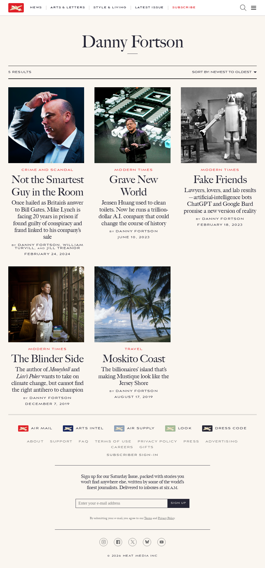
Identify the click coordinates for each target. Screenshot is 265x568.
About (35, 441)
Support (61, 441)
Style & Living (109, 7)
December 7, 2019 (47, 404)
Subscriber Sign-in (132, 455)
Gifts (146, 447)
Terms (148, 518)
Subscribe (184, 7)
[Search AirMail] (243, 8)
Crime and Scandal (47, 170)
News (36, 7)
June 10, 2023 (134, 237)
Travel (134, 349)
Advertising (221, 441)
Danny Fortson (39, 245)
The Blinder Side (47, 358)
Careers (122, 447)
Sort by (222, 72)
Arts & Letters (67, 7)
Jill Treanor (63, 248)
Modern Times (133, 170)
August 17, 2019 (133, 397)
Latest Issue (149, 7)
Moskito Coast (133, 358)
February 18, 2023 (220, 225)
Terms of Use (113, 441)
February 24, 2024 (47, 254)
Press (191, 441)
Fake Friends (220, 179)
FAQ (84, 441)
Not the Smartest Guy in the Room (47, 185)
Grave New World (133, 185)
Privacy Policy (157, 441)
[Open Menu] (254, 8)
